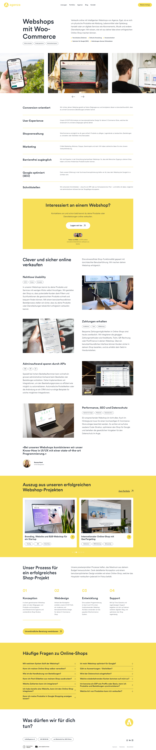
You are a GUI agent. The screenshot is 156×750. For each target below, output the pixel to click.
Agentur (80, 5)
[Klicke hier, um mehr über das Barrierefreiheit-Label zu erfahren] (27, 746)
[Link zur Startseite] (12, 5)
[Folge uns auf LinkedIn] (130, 740)
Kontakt (93, 5)
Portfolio (72, 5)
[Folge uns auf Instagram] (132, 740)
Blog (86, 5)
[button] (73, 96)
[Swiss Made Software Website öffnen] (42, 747)
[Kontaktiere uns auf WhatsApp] (127, 740)
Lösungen (64, 5)
